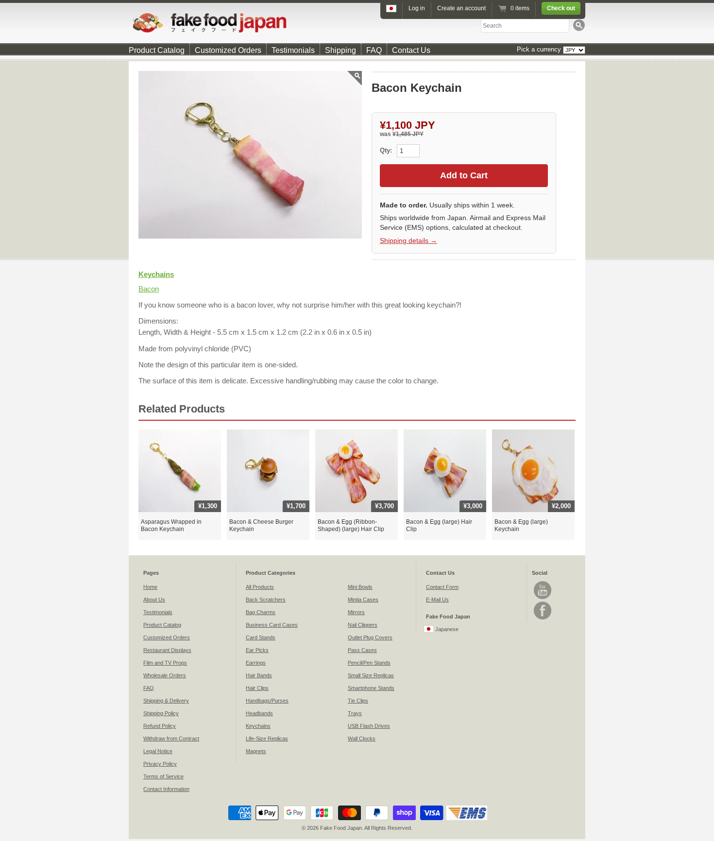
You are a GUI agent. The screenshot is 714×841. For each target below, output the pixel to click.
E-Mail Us (437, 599)
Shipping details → (408, 240)
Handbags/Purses (267, 701)
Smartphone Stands (371, 688)
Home (150, 587)
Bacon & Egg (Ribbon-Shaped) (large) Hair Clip (351, 525)
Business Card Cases (272, 625)
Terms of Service (163, 776)
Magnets (256, 751)
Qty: (387, 150)
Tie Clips (358, 701)
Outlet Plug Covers (370, 637)
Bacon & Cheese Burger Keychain (261, 525)
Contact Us (411, 50)
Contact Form (442, 587)
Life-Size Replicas (267, 738)
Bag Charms (260, 612)
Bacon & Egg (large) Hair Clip (439, 525)
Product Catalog (157, 50)
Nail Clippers (362, 625)
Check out (561, 8)
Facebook (542, 610)
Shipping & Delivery (166, 701)
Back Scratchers (266, 599)
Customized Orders (228, 50)
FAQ (374, 50)
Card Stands (260, 637)
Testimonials (293, 50)
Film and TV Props (165, 663)
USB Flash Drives (369, 726)
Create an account (461, 8)
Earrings (256, 663)
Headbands (259, 713)
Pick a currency (540, 49)
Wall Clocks (361, 738)
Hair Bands (259, 675)
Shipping (340, 50)
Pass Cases (362, 650)
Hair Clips (257, 688)
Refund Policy (159, 726)
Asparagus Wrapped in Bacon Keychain (171, 525)
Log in (416, 8)
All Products (260, 587)
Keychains (156, 274)
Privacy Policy (160, 764)
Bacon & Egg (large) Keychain (521, 525)
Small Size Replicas (371, 675)
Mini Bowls (360, 587)
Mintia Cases (363, 599)
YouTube (542, 590)
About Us (154, 599)
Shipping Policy (161, 713)
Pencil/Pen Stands (369, 663)
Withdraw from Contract (171, 738)
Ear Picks (257, 650)
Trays (355, 713)
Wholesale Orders (164, 675)
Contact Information (166, 789)
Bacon (148, 289)
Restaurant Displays (167, 650)
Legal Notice (157, 751)
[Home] (357, 23)
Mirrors (356, 612)
